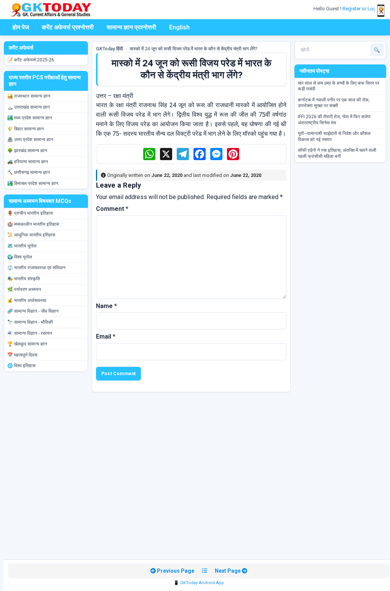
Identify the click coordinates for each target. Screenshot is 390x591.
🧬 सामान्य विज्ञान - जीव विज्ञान (33, 311)
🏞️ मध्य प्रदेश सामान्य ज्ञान (29, 117)
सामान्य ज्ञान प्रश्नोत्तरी (131, 27)
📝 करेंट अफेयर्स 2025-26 (30, 60)
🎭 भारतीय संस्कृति (23, 278)
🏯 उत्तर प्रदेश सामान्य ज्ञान (30, 139)
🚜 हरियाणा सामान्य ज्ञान (27, 161)
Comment (112, 208)
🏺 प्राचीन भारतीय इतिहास (30, 213)
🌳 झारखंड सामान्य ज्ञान (27, 150)
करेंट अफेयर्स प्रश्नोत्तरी (68, 27)
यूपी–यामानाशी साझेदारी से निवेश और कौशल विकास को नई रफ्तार (334, 136)
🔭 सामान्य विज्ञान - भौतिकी (30, 322)
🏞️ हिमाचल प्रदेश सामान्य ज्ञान (32, 183)
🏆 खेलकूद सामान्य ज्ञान (27, 344)
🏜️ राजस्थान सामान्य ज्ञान (28, 96)
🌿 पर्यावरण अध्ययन (24, 289)
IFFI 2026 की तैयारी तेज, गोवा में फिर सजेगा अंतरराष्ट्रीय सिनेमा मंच (334, 119)
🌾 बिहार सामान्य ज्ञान (25, 129)
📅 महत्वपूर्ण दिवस (22, 355)
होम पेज (21, 27)
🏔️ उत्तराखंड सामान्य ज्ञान (28, 107)
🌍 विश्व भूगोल (19, 257)
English (179, 27)
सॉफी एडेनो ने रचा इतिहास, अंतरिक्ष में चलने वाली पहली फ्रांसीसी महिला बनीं (337, 153)
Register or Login (361, 8)
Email (105, 336)
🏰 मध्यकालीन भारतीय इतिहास (33, 224)
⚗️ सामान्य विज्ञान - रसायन (29, 333)
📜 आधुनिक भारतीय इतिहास (31, 235)
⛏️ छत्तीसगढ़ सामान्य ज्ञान (28, 172)
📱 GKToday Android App (199, 582)
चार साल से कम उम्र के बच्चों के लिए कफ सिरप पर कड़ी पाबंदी (338, 86)
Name (106, 306)
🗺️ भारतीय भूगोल (22, 246)
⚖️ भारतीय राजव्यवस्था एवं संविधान (36, 267)
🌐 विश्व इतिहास (21, 365)
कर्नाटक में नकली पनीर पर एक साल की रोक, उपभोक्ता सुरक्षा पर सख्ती (334, 103)
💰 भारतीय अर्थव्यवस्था (26, 300)
